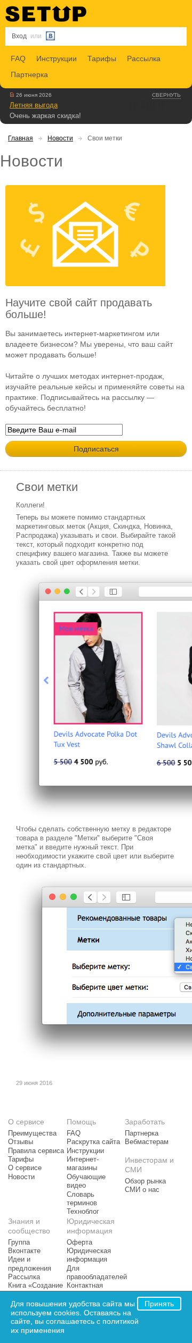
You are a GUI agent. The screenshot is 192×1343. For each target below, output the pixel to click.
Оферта (79, 1242)
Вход (19, 36)
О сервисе (25, 1168)
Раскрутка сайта (93, 1142)
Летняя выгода (34, 105)
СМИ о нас (142, 1190)
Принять (159, 1303)
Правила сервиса (36, 1151)
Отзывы (20, 1142)
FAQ (18, 58)
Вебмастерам (147, 1142)
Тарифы (101, 58)
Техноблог (83, 1211)
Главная (20, 138)
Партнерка (29, 74)
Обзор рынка (145, 1181)
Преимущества (32, 1133)
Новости (60, 138)
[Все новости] (12, 95)
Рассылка (144, 58)
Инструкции (56, 58)
